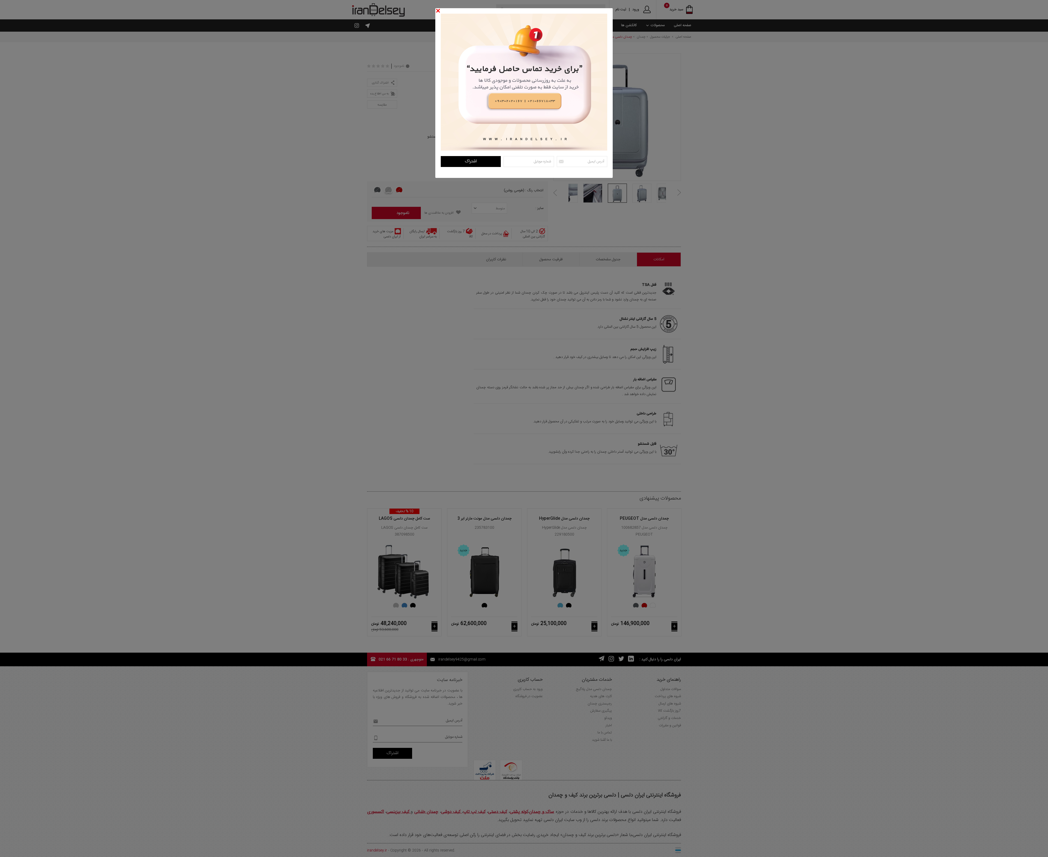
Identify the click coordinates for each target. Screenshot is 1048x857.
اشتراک (471, 161)
